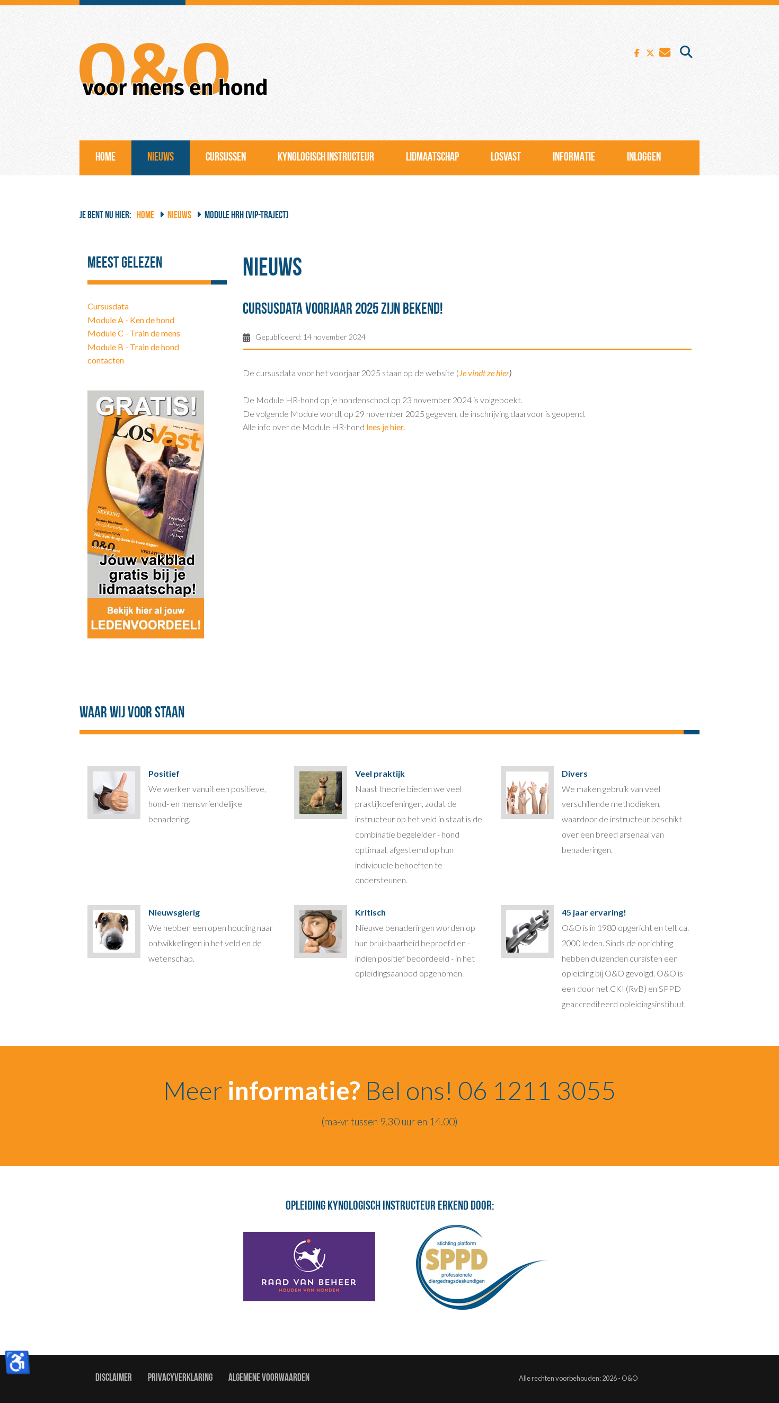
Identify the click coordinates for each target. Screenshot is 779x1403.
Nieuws (160, 158)
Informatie (574, 158)
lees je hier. (385, 427)
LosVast (506, 158)
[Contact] (664, 52)
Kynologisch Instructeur (326, 158)
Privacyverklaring (180, 1378)
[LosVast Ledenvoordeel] (145, 513)
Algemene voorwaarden (268, 1378)
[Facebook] (637, 52)
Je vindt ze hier (484, 373)
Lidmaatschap (432, 158)
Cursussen (226, 158)
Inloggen (644, 158)
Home (105, 158)
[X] (650, 52)
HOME (145, 216)
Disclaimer (113, 1378)
